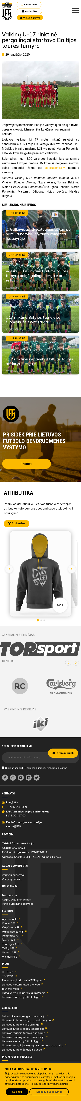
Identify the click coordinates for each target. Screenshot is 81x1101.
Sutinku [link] (17, 1091)
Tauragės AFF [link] (10, 944)
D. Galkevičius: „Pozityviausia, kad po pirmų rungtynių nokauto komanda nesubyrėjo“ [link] (38, 234)
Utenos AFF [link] (9, 952)
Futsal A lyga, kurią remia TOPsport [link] (23, 993)
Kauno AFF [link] (8, 923)
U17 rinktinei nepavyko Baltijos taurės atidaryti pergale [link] (39, 361)
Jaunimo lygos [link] (10, 988)
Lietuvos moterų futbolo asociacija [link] (23, 1037)
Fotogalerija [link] (9, 895)
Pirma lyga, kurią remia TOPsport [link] (22, 980)
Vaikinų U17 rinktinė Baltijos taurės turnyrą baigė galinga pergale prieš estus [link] (37, 275)
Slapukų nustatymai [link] (49, 1091)
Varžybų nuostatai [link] (13, 875)
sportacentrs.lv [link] (55, 168)
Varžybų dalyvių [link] (11, 879)
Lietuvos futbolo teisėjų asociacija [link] (23, 1028)
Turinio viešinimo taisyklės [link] (17, 903)
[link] (7, 11)
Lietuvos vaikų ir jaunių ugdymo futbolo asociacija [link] (32, 1045)
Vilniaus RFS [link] (9, 956)
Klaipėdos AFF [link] (10, 927)
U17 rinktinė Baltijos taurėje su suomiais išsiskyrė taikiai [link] (33, 319)
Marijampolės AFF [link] (13, 931)
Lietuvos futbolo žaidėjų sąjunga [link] (22, 1049)
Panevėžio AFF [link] (11, 935)
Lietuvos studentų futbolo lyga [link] (21, 997)
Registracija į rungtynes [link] (16, 899)
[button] (68, 663)
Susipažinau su (36, 768)
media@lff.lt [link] (13, 826)
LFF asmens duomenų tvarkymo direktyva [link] (44, 768)
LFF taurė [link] (7, 972)
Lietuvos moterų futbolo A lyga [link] (21, 984)
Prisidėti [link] (26, 464)
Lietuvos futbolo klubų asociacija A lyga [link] (26, 1020)
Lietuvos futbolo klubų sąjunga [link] (21, 1024)
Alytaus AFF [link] (9, 919)
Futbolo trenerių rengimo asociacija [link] (23, 1016)
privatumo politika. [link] (58, 1083)
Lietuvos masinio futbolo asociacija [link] (23, 1033)
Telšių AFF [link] (8, 948)
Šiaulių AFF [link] (8, 940)
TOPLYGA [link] (8, 976)
